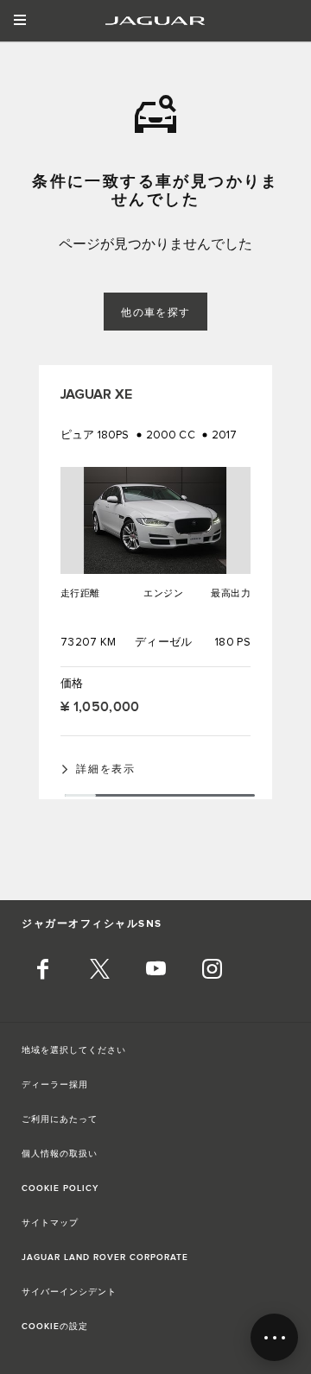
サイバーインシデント (69, 1292)
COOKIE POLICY (60, 1188)
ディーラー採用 (55, 1085)
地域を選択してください (74, 1050)
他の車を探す (156, 312)
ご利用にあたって (60, 1119)
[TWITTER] (99, 971)
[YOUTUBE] (155, 971)
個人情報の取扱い (60, 1154)
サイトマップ (50, 1223)
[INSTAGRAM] (211, 971)
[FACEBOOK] (43, 971)
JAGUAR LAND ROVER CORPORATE (105, 1257)
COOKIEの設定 (55, 1326)
